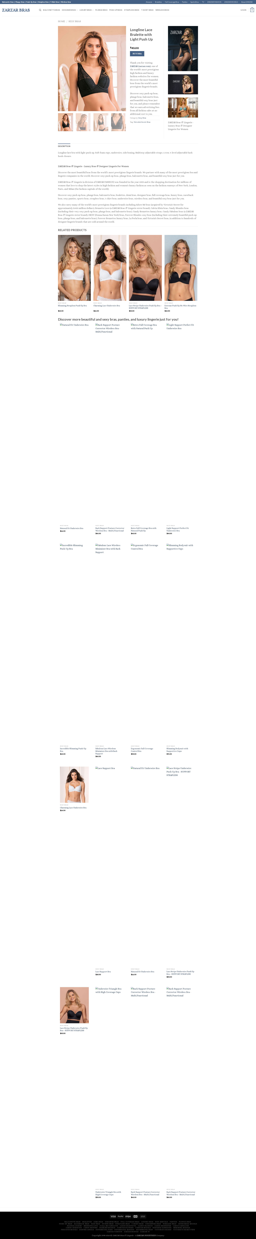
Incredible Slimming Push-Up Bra (73, 750)
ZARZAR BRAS (16, 10)
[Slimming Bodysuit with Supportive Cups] (181, 644)
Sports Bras (194, 2)
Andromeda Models (187, 1224)
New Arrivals (161, 1222)
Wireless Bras (162, 10)
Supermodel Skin (144, 1230)
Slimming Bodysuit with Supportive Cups (177, 750)
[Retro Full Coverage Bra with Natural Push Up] (145, 423)
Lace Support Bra (103, 972)
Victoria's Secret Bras (142, 122)
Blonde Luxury (74, 1226)
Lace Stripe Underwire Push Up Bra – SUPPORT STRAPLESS (145, 307)
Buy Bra (137, 53)
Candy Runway (90, 1228)
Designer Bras (69, 10)
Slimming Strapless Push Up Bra (72, 306)
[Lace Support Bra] (109, 867)
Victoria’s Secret (163, 1230)
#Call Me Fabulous (109, 1226)
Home (61, 21)
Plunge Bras (101, 10)
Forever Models (143, 1228)
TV (203, 2)
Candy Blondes (145, 1226)
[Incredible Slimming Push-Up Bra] (74, 644)
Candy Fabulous (181, 1226)
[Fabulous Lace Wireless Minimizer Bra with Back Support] (109, 644)
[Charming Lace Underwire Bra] (74, 785)
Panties (184, 2)
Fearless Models (107, 1228)
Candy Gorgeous (74, 1228)
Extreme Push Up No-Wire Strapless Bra (180, 307)
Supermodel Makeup (124, 1230)
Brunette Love (91, 1226)
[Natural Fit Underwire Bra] (74, 423)
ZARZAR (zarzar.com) (140, 66)
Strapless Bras (131, 10)
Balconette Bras (51, 10)
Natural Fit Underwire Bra (71, 528)
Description (64, 146)
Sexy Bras (75, 21)
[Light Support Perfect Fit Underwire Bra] (181, 423)
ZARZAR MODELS (231, 2)
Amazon (149, 2)
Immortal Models (181, 1228)
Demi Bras (98, 1222)
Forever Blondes (125, 1228)
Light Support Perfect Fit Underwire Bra (178, 529)
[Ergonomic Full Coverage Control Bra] (145, 644)
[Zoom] (61, 107)
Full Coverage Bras (172, 2)
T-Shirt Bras (147, 10)
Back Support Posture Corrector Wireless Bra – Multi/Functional (109, 529)
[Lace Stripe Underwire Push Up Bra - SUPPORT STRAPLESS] (181, 867)
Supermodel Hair (104, 1230)
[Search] (40, 10)
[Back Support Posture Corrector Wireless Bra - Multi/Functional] (109, 423)
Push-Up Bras (115, 10)
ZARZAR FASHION (214, 2)
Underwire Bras (153, 1224)
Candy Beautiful (128, 1226)
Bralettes (158, 2)
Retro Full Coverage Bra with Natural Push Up (143, 529)
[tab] (64, 146)
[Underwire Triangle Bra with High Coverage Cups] (109, 1087)
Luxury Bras (86, 10)
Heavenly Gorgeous (162, 1228)
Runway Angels (86, 1230)
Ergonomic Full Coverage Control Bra (142, 750)
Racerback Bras (81, 1224)
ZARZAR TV (145, 1232)
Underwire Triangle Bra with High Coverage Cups (108, 1193)
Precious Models (69, 1230)
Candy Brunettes (163, 1226)
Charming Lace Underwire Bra (106, 306)
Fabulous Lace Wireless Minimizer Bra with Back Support (106, 751)
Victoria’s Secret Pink (184, 1230)
